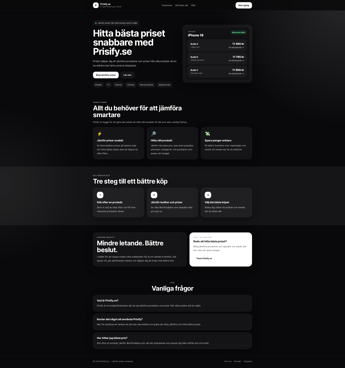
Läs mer (127, 75)
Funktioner (167, 5)
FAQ (193, 5)
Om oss (228, 361)
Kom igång (244, 5)
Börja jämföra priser (106, 75)
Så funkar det (181, 5)
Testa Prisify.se (204, 258)
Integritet (248, 361)
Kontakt (237, 361)
